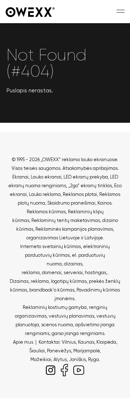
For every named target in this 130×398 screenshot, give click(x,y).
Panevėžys (59, 350)
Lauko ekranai (46, 177)
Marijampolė (86, 350)
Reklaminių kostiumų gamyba (55, 307)
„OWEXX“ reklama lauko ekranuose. (79, 159)
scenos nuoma (57, 324)
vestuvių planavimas (71, 316)
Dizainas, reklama (29, 281)
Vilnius (69, 342)
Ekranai (20, 177)
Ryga (93, 359)
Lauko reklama (45, 194)
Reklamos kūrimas (46, 211)
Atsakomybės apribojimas (90, 168)
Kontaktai (49, 342)
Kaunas (86, 342)
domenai (51, 272)
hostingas (95, 272)
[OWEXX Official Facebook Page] (64, 369)
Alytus (60, 359)
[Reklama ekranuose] (30, 11)
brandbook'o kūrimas (51, 290)
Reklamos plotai (80, 194)
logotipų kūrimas (69, 281)
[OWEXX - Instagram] (50, 369)
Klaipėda (106, 342)
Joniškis (77, 359)
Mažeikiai (40, 359)
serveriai (73, 272)
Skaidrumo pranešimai (71, 203)
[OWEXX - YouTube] (78, 369)
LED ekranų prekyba (86, 177)
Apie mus (23, 342)
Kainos (105, 203)
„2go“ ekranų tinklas (90, 185)
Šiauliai (37, 350)
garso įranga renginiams (78, 333)
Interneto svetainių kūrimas (50, 246)
